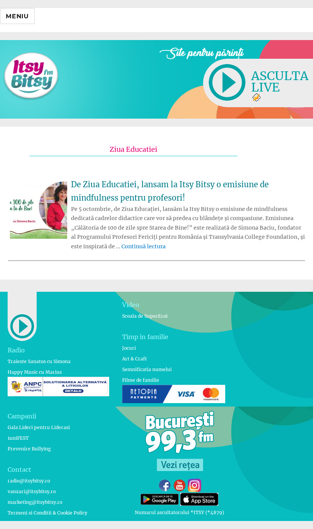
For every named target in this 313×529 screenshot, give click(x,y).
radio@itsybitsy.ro (29, 481)
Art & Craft (134, 359)
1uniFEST (18, 438)
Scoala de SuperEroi (145, 316)
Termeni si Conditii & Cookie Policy (47, 513)
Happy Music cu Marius (35, 372)
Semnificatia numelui (147, 369)
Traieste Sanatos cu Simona (39, 361)
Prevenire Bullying (29, 449)
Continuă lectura (143, 246)
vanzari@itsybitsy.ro (32, 491)
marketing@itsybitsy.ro (35, 502)
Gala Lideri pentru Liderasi (39, 427)
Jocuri (129, 348)
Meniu (17, 16)
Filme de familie (140, 380)
